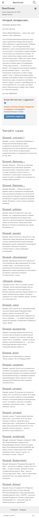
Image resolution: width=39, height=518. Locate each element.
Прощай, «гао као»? (13, 137)
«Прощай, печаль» (12, 280)
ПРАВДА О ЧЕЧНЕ (9, 515)
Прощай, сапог (10, 304)
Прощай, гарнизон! (13, 364)
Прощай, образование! (14, 257)
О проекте (14, 510)
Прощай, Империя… (13, 161)
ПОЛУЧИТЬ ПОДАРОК (14, 116)
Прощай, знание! (11, 233)
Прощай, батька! (11, 484)
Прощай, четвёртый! (13, 436)
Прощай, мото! (10, 352)
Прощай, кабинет (12, 209)
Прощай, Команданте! (14, 460)
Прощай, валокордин (14, 328)
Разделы (23, 510)
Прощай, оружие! (12, 388)
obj (33, 515)
